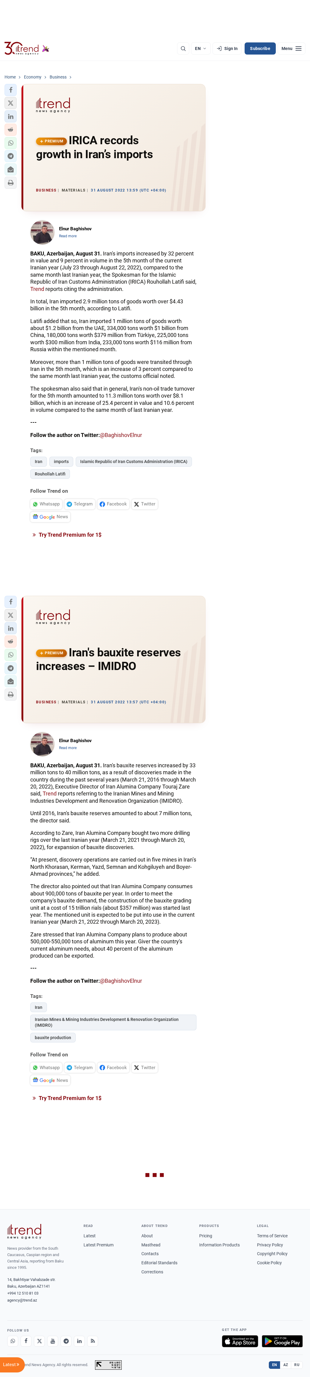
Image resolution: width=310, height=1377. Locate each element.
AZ (285, 1365)
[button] (10, 90)
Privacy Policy (270, 1244)
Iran (38, 461)
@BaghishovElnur (121, 435)
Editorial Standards (159, 1262)
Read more (68, 236)
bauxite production (53, 1037)
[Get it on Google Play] (282, 1341)
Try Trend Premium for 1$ (69, 535)
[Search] (183, 48)
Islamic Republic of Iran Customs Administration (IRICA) (133, 461)
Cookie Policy (269, 1262)
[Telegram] (66, 1341)
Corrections (152, 1271)
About (147, 1235)
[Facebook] (26, 1341)
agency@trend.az (22, 1300)
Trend (37, 289)
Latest (90, 1235)
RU (296, 1365)
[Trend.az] (27, 48)
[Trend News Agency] (24, 1231)
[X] (39, 1341)
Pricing (205, 1235)
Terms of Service (272, 1235)
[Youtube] (52, 1341)
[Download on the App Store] (240, 1341)
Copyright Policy (272, 1253)
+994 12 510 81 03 (22, 1293)
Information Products (219, 1244)
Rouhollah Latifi (50, 474)
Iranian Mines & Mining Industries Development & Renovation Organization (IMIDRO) (107, 1022)
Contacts (150, 1253)
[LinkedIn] (79, 1341)
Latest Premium (99, 1244)
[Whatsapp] (12, 1341)
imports (61, 461)
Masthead (150, 1244)
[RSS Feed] (92, 1341)
